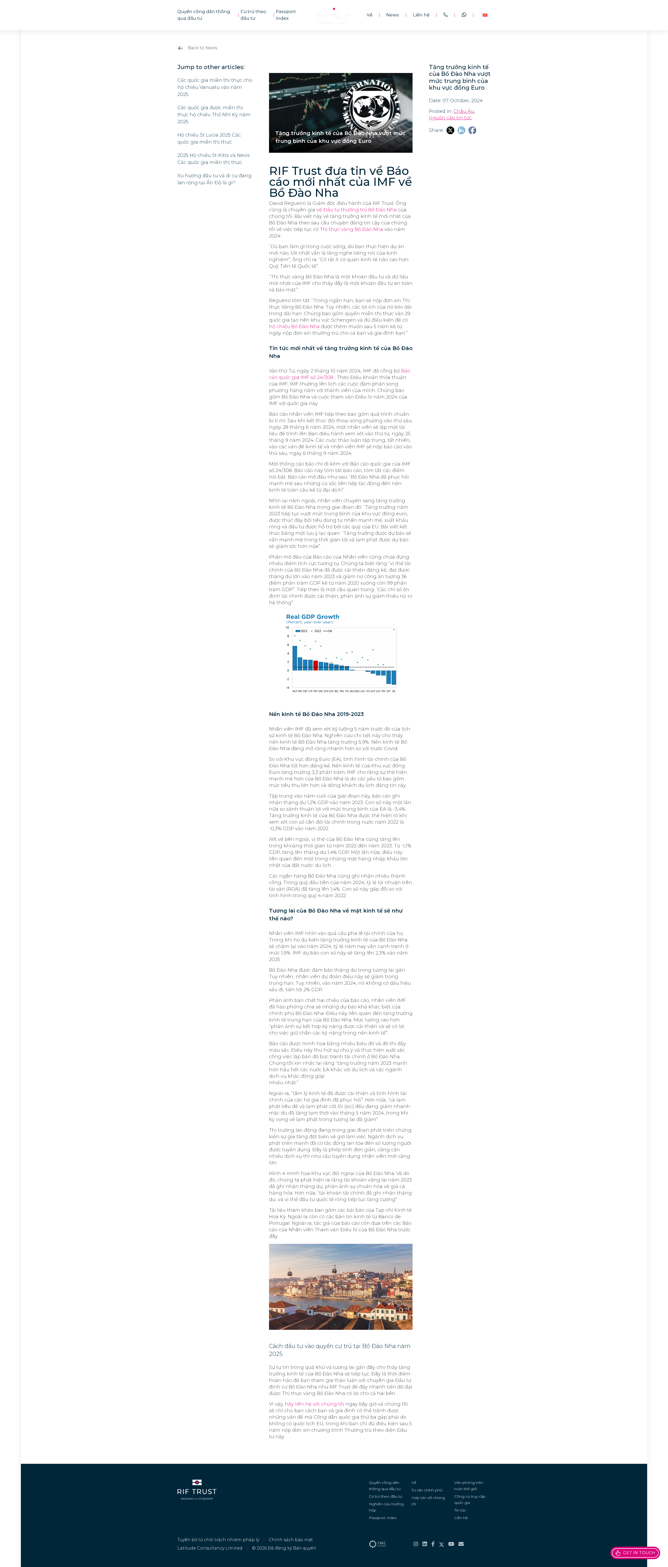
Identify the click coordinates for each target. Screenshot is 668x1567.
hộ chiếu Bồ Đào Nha (294, 326)
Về (369, 14)
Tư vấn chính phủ (426, 1490)
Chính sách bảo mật (291, 1539)
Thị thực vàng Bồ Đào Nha (351, 229)
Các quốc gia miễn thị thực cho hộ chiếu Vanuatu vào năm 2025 (214, 87)
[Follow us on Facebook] (433, 1544)
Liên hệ (421, 14)
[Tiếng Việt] (485, 15)
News (392, 14)
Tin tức (460, 1510)
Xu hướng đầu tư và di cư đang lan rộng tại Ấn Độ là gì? (214, 179)
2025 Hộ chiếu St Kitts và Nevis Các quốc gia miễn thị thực (213, 158)
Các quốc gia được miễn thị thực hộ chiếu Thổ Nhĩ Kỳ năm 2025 (213, 115)
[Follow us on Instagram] (416, 1544)
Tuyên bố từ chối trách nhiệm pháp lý (218, 1539)
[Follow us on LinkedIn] (424, 1544)
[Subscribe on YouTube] (451, 1544)
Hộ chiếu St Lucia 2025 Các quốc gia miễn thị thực (209, 138)
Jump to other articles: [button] (210, 67)
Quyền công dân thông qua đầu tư (203, 15)
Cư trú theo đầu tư (253, 15)
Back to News (202, 47)
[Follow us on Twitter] (441, 1544)
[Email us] (461, 1544)
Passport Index (286, 15)
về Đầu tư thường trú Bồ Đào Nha (357, 210)
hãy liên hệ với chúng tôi (314, 1404)
